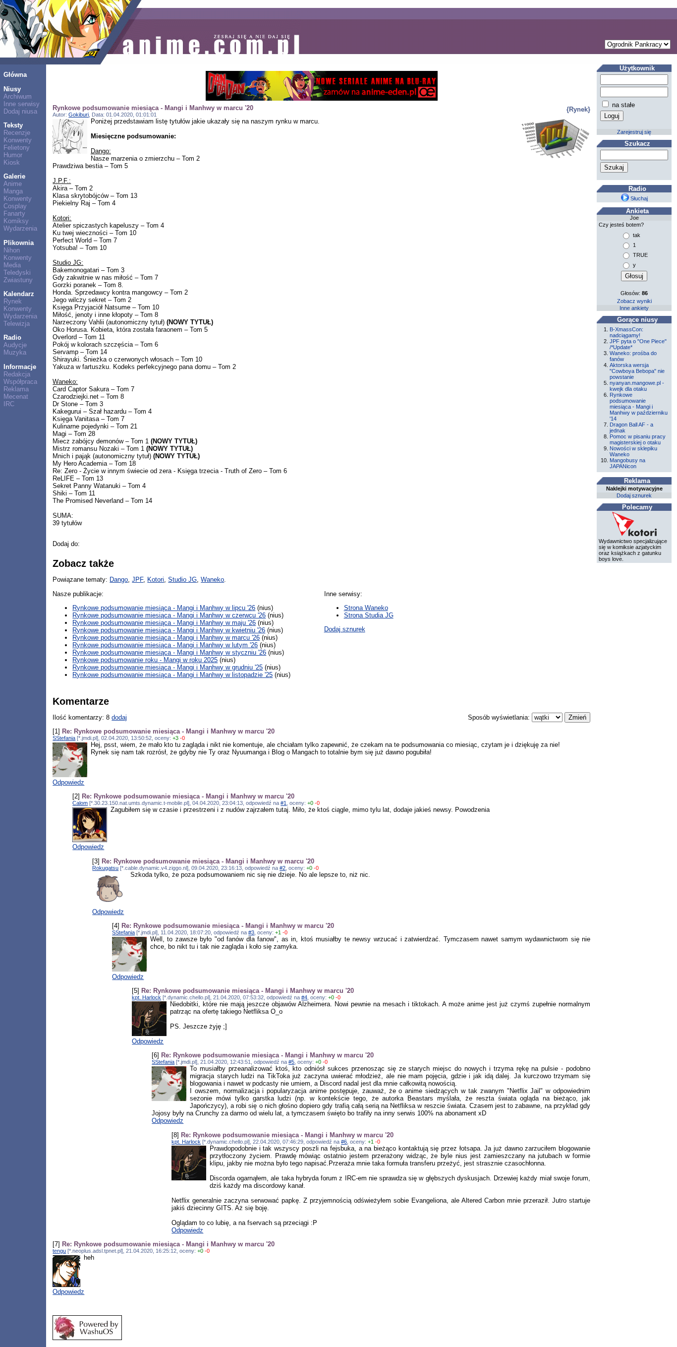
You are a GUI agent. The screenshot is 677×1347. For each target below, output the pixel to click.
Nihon (11, 250)
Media (12, 265)
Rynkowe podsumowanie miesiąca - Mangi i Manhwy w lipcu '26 (163, 608)
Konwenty (17, 140)
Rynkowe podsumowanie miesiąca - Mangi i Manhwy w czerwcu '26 (169, 615)
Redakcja (16, 374)
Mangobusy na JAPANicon (627, 463)
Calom (80, 803)
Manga (13, 191)
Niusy (12, 89)
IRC (8, 404)
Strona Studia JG (369, 615)
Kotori (155, 579)
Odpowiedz (68, 782)
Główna (15, 74)
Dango (119, 579)
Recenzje (16, 132)
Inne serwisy (21, 104)
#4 (304, 997)
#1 (283, 803)
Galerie (14, 176)
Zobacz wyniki (634, 301)
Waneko (212, 579)
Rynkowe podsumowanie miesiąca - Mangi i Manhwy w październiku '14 (639, 407)
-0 (182, 738)
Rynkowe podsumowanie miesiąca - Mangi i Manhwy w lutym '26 (165, 645)
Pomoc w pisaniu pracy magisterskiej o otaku (638, 439)
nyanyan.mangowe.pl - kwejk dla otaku (637, 386)
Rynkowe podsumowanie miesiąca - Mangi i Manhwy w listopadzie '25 (172, 674)
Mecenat (15, 396)
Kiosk (11, 162)
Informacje (19, 366)
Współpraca (20, 381)
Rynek (12, 301)
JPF (137, 579)
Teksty (13, 125)
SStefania (64, 738)
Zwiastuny (18, 280)
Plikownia (18, 242)
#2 (282, 868)
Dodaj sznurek (344, 629)
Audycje (15, 345)
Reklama (16, 389)
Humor (12, 155)
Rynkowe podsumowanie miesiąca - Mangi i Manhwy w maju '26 (164, 622)
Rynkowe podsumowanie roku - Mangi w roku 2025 (145, 660)
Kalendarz (18, 294)
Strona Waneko (366, 608)
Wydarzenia (20, 228)
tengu (59, 1251)
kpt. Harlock (146, 997)
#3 (251, 932)
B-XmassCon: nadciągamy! (626, 332)
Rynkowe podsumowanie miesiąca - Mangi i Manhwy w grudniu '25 (167, 667)
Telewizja (16, 323)
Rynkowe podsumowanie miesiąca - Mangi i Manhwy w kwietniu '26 (168, 630)
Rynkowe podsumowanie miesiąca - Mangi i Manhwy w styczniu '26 (169, 652)
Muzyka (14, 352)
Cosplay (15, 206)
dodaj (119, 717)
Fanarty (14, 213)
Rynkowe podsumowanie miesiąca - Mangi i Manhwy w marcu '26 (166, 637)
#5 (291, 1062)
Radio (12, 337)
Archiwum (17, 96)
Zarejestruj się (634, 132)
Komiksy (16, 221)
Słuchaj (638, 198)
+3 (175, 738)
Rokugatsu (105, 868)
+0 (310, 803)
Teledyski (17, 272)
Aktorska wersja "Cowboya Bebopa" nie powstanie (637, 371)
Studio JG (182, 579)
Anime (12, 183)
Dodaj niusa (20, 111)
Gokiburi (78, 115)
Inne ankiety (634, 308)
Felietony (16, 147)
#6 (344, 1142)
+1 (278, 932)
